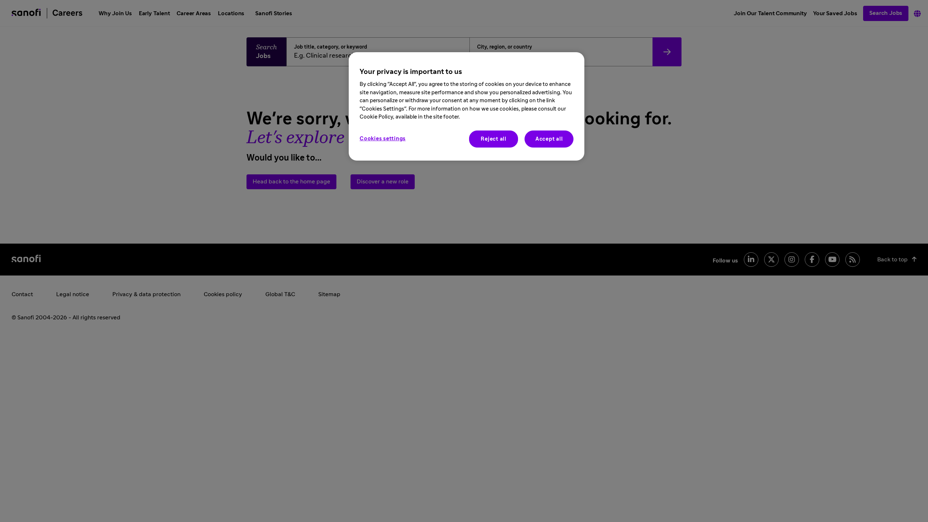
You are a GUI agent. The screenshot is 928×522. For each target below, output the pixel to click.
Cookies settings (383, 138)
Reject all (493, 139)
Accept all (549, 139)
